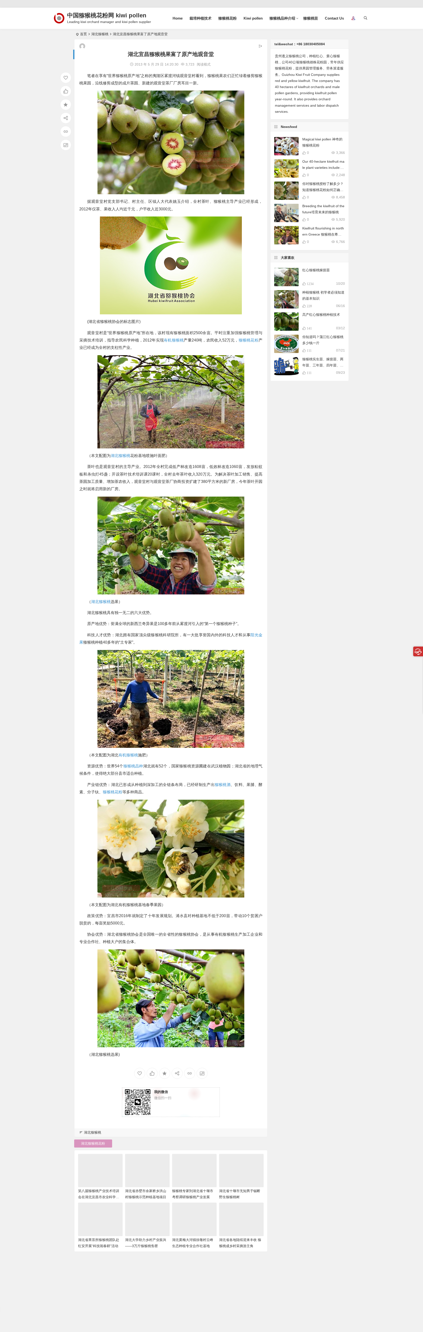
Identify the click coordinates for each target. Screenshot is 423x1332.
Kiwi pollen (253, 18)
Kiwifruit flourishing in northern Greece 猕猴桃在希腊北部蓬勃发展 (323, 234)
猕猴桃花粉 (227, 18)
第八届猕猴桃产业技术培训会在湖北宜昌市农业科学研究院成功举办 (98, 1197)
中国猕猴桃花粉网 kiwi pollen (106, 15)
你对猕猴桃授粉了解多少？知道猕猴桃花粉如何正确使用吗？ (322, 190)
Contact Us (334, 18)
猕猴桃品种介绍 (282, 18)
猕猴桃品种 (133, 766)
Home (178, 18)
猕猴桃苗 (310, 18)
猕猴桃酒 (223, 785)
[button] (353, 18)
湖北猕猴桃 (99, 34)
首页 (83, 34)
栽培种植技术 (200, 18)
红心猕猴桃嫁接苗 (316, 270)
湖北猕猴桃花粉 (93, 1143)
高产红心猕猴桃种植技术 (321, 315)
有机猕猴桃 (174, 340)
